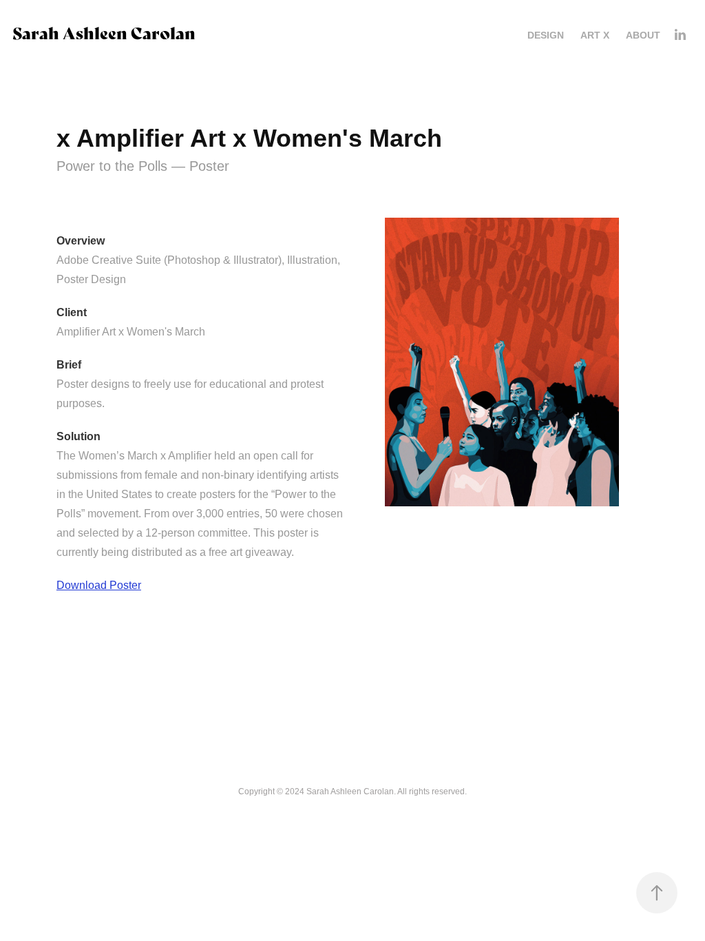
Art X (594, 35)
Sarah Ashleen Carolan (104, 32)
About (643, 35)
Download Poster (98, 585)
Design (545, 35)
